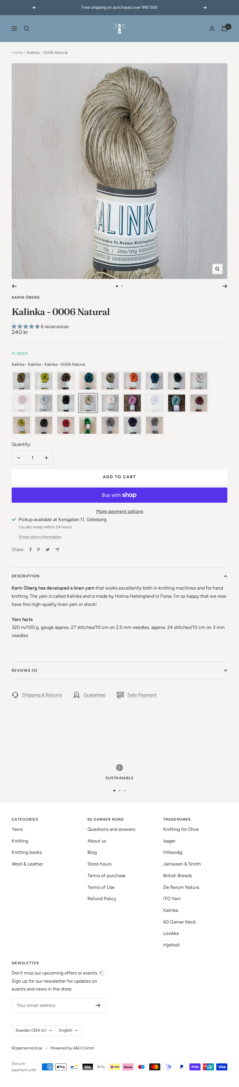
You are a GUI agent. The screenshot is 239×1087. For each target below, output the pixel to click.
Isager (169, 841)
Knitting (20, 841)
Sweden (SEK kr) (30, 1030)
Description (26, 576)
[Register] (98, 1005)
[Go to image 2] (122, 286)
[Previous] (14, 286)
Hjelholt (171, 945)
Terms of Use (101, 887)
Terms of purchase (106, 875)
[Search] (26, 28)
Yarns (17, 829)
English (65, 1030)
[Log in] (212, 28)
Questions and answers (111, 829)
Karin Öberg (26, 297)
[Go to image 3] (125, 790)
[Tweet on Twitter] (47, 550)
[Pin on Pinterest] (38, 550)
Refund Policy (101, 898)
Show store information (40, 536)
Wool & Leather (27, 864)
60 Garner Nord (179, 922)
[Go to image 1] (117, 286)
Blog (92, 852)
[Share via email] (57, 549)
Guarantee (95, 695)
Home (17, 52)
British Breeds (177, 875)
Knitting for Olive (181, 829)
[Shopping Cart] (224, 28)
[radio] (21, 381)
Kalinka (170, 910)
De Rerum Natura (181, 887)
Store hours (99, 864)
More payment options (119, 511)
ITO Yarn (172, 898)
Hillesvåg (172, 852)
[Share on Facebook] (30, 550)
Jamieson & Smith (182, 864)
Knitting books (27, 852)
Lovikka (171, 933)
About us (96, 841)
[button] (26, 326)
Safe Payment (142, 695)
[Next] (224, 286)
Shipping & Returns (42, 695)
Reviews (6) (25, 670)
